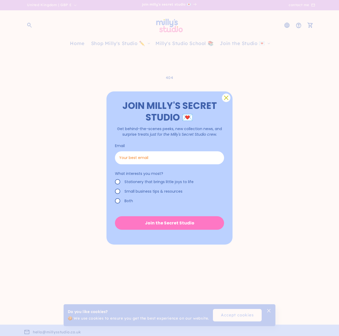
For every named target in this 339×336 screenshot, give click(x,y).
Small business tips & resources (153, 191)
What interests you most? (139, 173)
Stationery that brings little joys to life (159, 181)
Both (128, 201)
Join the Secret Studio (169, 223)
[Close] (226, 97)
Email (120, 145)
